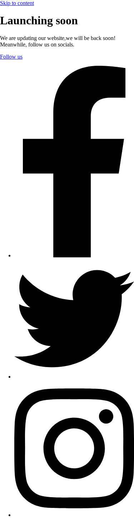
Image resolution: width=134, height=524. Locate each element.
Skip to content (17, 3)
